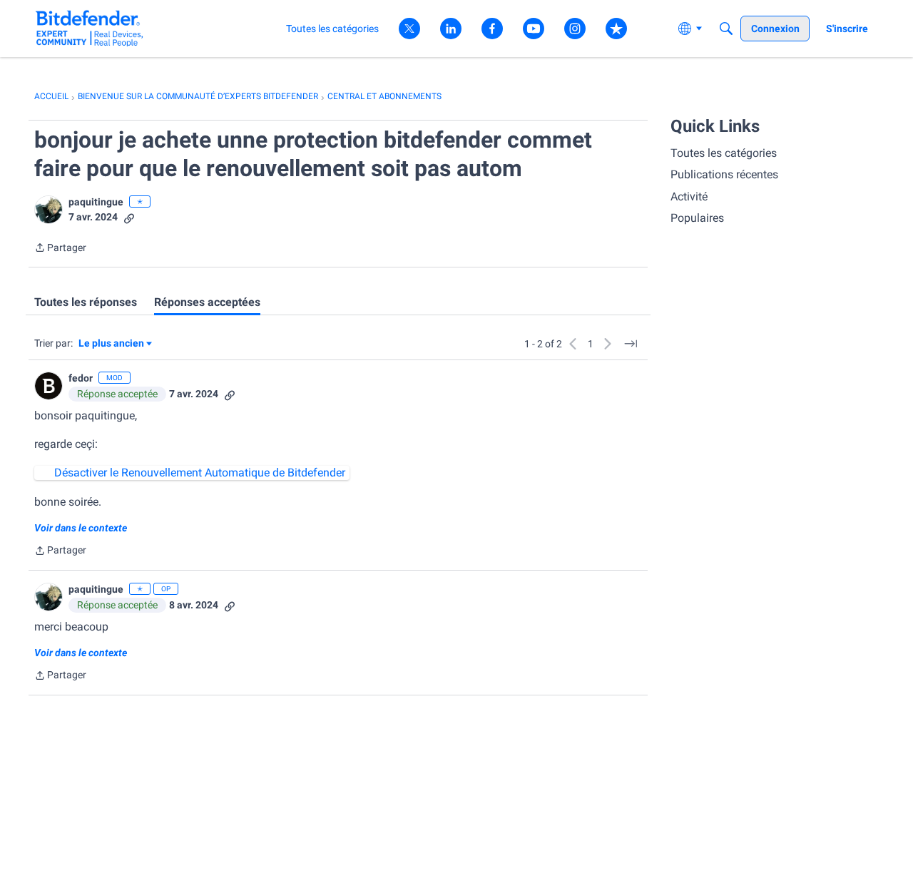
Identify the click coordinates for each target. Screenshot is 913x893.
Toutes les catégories (723, 153)
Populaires (697, 218)
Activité (689, 196)
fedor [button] (80, 378)
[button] (48, 209)
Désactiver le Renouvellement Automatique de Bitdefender (199, 472)
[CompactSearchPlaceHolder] (726, 28)
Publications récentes (724, 174)
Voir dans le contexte (80, 528)
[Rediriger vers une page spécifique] (630, 343)
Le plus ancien (111, 344)
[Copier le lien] (129, 217)
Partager (60, 249)
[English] (89, 28)
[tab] (86, 302)
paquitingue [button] (95, 202)
